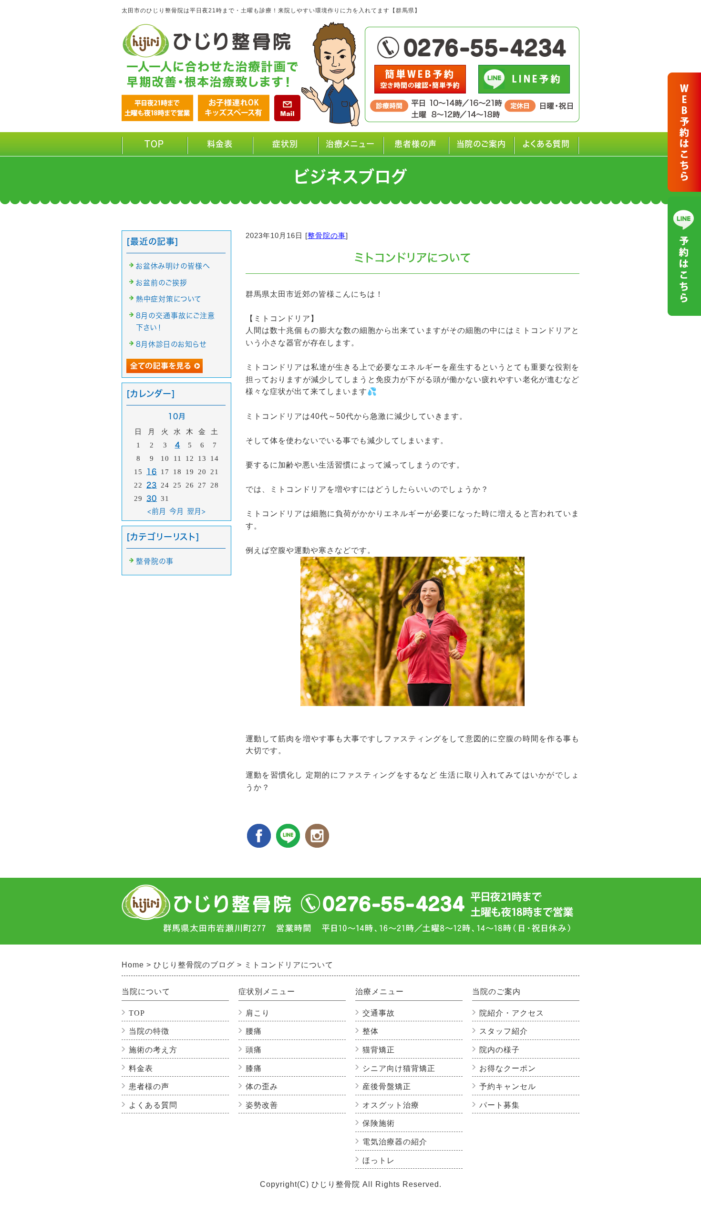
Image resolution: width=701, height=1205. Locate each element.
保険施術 (378, 1123)
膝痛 (254, 1068)
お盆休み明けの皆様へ (173, 266)
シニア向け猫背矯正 (398, 1068)
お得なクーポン (507, 1068)
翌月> (196, 511)
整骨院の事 (327, 235)
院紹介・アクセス (511, 1013)
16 (151, 471)
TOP (154, 144)
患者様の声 (415, 144)
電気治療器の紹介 (394, 1142)
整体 (370, 1031)
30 (151, 498)
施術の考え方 (153, 1050)
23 (151, 484)
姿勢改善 (262, 1105)
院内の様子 (499, 1050)
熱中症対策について (168, 298)
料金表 (220, 144)
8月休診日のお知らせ (171, 344)
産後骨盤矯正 (386, 1086)
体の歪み (262, 1086)
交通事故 (378, 1013)
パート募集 (499, 1105)
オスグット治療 (390, 1105)
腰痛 (254, 1031)
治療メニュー (350, 148)
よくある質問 (546, 144)
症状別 (277, 148)
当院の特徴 (149, 1031)
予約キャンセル (507, 1086)
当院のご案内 (479, 148)
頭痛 (254, 1050)
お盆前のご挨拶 (161, 282)
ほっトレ (378, 1160)
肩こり (258, 1013)
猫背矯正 (378, 1050)
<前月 (156, 511)
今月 (176, 511)
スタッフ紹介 (503, 1031)
